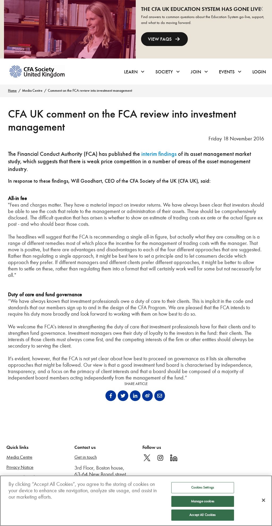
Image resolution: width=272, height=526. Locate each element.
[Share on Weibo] (147, 395)
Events (227, 72)
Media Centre (32, 90)
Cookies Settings (202, 487)
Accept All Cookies (202, 515)
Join (196, 72)
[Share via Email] (159, 395)
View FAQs (160, 39)
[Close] (263, 500)
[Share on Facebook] (110, 395)
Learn (131, 72)
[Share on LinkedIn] (135, 395)
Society (164, 72)
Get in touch (85, 457)
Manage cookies (202, 501)
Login (259, 72)
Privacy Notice (19, 467)
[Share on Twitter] (123, 395)
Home (12, 90)
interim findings (159, 153)
